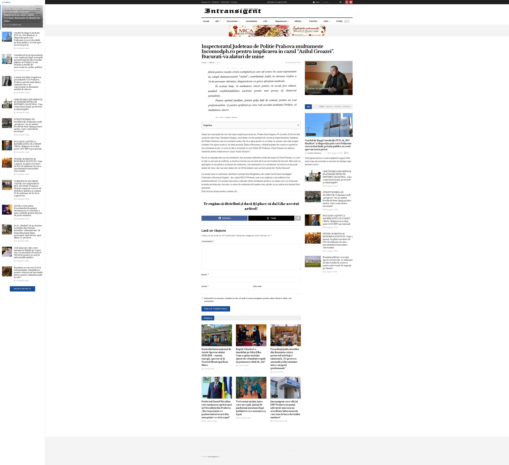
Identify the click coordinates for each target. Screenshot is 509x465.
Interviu (338, 107)
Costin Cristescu (314, 153)
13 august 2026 (331, 251)
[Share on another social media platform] (298, 218)
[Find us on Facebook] (346, 2)
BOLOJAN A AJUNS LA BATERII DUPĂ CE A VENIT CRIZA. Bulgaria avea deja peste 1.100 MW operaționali (27, 145)
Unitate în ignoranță (318, 88)
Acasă (206, 21)
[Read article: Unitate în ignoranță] (329, 78)
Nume (205, 274)
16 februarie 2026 (279, 421)
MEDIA (298, 21)
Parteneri (215, 2)
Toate (321, 107)
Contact (234, 2)
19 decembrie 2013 (293, 62)
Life (265, 21)
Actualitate (251, 21)
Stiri (218, 62)
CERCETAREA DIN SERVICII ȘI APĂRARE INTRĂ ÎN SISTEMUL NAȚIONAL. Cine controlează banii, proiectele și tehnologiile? (28, 104)
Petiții (339, 21)
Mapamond (281, 21)
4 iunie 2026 (243, 366)
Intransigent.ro (213, 457)
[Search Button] (340, 2)
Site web (257, 286)
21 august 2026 (336, 153)
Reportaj (346, 107)
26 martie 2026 (210, 421)
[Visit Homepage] (233, 11)
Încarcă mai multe (22, 289)
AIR (217, 21)
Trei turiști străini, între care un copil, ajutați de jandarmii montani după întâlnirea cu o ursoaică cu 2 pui (251, 408)
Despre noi (205, 2)
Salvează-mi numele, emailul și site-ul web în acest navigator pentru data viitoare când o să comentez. (247, 299)
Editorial (311, 63)
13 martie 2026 (244, 418)
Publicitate (225, 2)
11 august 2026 (330, 272)
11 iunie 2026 (208, 369)
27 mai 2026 (277, 372)
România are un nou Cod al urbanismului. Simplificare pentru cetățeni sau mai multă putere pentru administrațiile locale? (28, 272)
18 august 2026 (331, 209)
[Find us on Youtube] (351, 2)
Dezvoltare (232, 21)
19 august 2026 (331, 186)
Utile (326, 21)
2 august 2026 (315, 92)
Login (317, 2)
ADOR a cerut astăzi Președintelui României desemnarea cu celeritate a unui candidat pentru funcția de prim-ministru (28, 211)
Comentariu (207, 241)
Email (205, 286)
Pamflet (313, 21)
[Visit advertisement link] (277, 31)
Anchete (329, 107)
